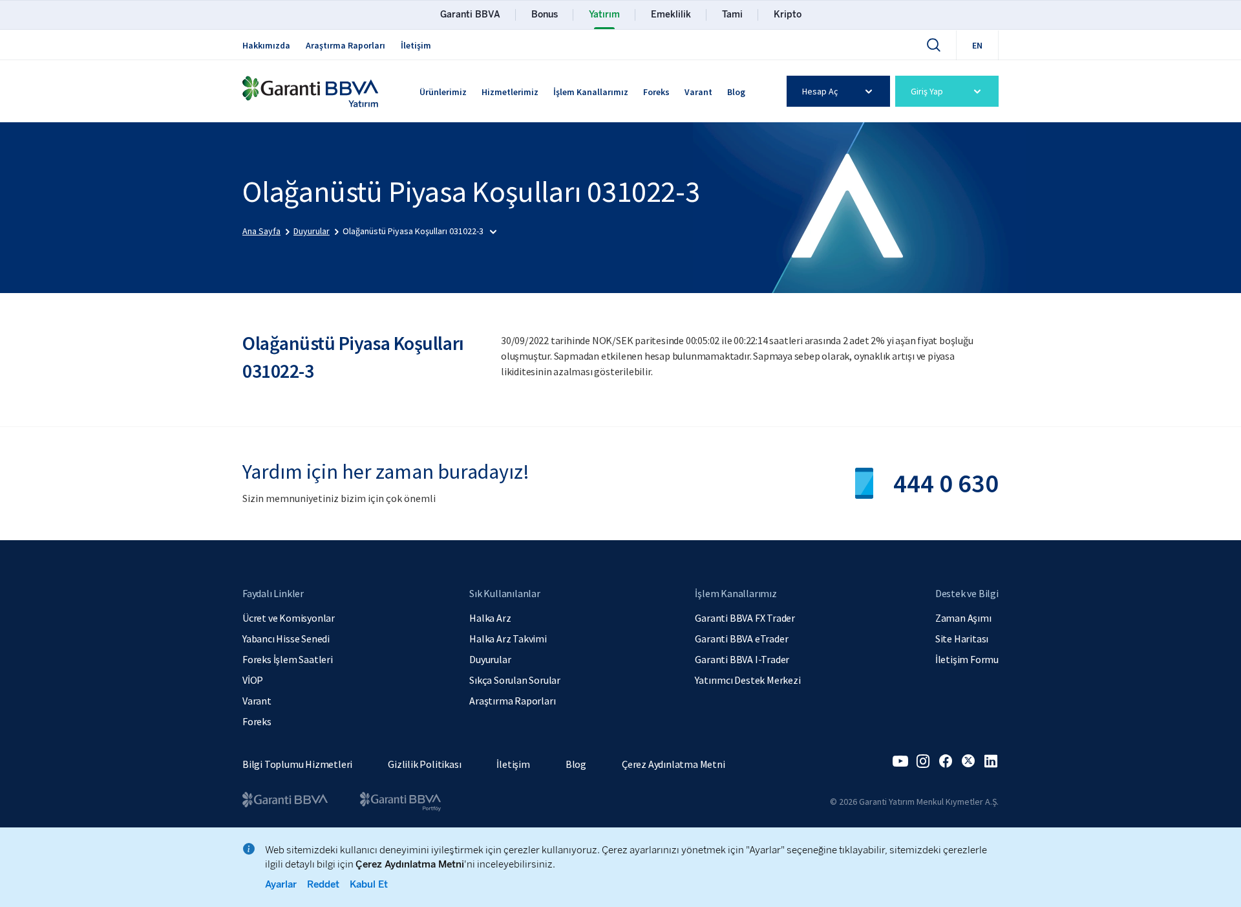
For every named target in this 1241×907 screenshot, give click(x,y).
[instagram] (923, 761)
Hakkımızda (266, 45)
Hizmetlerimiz (510, 92)
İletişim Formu (967, 659)
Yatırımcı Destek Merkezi (747, 679)
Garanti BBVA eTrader (741, 638)
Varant (698, 92)
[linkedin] (991, 761)
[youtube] (900, 761)
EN (977, 45)
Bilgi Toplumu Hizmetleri (297, 764)
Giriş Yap (927, 91)
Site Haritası (961, 638)
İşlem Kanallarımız (590, 92)
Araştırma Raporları (345, 45)
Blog (736, 92)
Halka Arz (490, 617)
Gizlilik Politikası (424, 764)
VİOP (252, 679)
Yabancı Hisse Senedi (286, 638)
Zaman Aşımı (963, 617)
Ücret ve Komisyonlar (288, 617)
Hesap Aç (820, 91)
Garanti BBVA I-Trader (742, 659)
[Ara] (933, 45)
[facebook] (945, 761)
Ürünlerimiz (443, 92)
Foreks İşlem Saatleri (287, 659)
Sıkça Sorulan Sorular (514, 679)
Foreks (656, 92)
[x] (968, 761)
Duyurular (490, 659)
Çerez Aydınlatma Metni (673, 764)
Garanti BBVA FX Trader (745, 617)
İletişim (416, 45)
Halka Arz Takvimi (508, 638)
